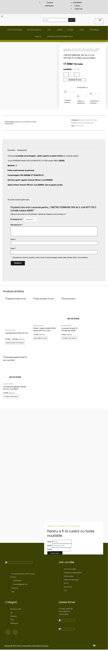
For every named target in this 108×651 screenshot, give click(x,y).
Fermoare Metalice (88, 49)
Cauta (71, 20)
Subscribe (55, 553)
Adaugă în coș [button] (40, 338)
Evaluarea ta (17, 219)
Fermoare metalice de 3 (86, 123)
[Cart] (99, 21)
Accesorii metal (76, 49)
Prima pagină (67, 49)
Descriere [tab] (11, 150)
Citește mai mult (69, 338)
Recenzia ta (17, 225)
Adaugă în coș (74, 80)
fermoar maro (79, 126)
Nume (13, 239)
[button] (38, 123)
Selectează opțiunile (15, 343)
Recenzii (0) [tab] (22, 150)
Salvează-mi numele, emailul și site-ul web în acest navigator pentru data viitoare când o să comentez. (50, 258)
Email (13, 248)
